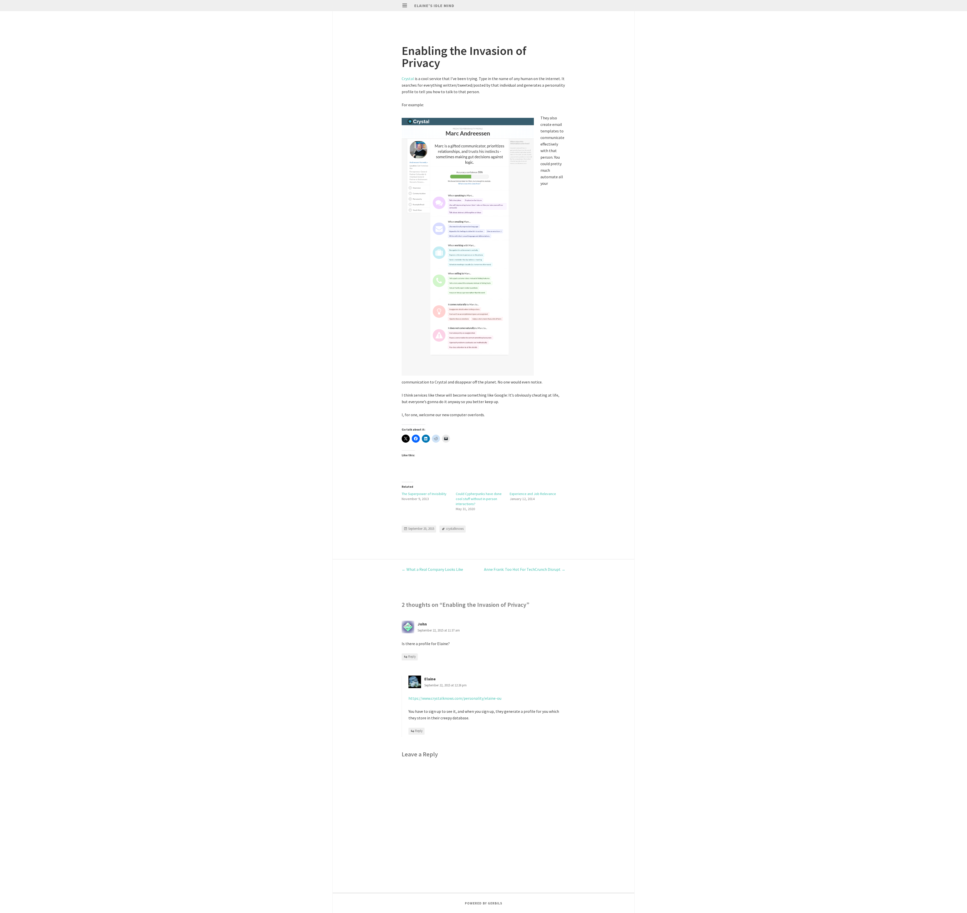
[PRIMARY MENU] (405, 6)
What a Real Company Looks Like (432, 569)
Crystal (408, 78)
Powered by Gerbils (483, 903)
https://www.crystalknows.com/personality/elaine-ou (454, 698)
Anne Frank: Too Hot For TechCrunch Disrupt (524, 569)
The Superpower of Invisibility (424, 493)
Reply (412, 656)
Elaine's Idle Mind (434, 5)
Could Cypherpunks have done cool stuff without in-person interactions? (479, 498)
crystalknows (455, 528)
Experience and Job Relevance (533, 493)
